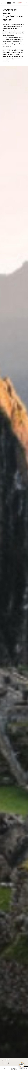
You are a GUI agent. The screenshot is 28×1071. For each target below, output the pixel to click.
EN (26, 2)
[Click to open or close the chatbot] (21, 1064)
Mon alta (14, 2)
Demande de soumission (14, 1069)
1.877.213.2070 (23, 1068)
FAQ (5, 1068)
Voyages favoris (20, 2)
